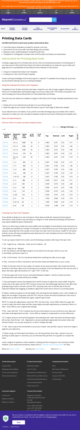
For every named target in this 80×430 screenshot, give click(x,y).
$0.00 (72, 13)
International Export (9, 376)
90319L (5, 157)
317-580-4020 (37, 408)
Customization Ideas (34, 382)
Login (8, 13)
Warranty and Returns (60, 369)
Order (24, 13)
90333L (5, 180)
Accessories (65, 29)
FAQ (53, 366)
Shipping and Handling (10, 369)
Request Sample (8, 399)
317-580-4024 (36, 410)
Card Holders (40, 349)
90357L (5, 205)
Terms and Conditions (10, 372)
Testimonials (56, 379)
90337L (5, 191)
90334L (5, 184)
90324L (5, 166)
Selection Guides (33, 366)
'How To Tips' (14, 349)
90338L (5, 195)
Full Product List (33, 386)
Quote (40, 13)
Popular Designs (12, 28)
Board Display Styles (52, 28)
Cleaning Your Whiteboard (36, 372)
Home (3, 29)
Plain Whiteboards (37, 28)
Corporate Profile (58, 376)
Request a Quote (8, 402)
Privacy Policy (57, 372)
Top (59, 349)
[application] (40, 420)
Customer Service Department (52, 345)
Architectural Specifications (37, 379)
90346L (5, 198)
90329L (5, 177)
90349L (5, 202)
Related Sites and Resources (37, 376)
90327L (5, 173)
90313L (5, 142)
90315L (5, 150)
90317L (5, 153)
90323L (5, 162)
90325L (5, 169)
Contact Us (6, 395)
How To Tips (31, 369)
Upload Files (6, 366)
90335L (5, 187)
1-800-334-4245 (36, 406)
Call (56, 13)
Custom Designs (25, 28)
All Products (75, 28)
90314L (5, 146)
